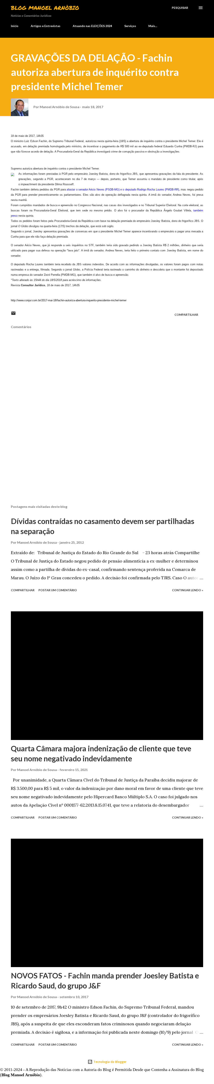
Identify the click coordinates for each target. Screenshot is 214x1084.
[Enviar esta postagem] (13, 314)
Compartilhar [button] (186, 314)
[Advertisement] (107, 468)
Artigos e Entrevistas (45, 26)
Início (14, 26)
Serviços (130, 26)
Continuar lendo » (187, 590)
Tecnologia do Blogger (109, 1062)
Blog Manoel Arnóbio (45, 8)
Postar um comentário (57, 590)
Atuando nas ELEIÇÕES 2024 (92, 26)
